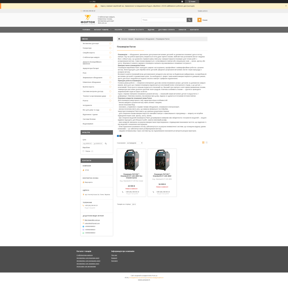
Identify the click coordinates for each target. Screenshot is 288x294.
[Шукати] (189, 20)
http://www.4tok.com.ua (92, 220)
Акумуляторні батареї (91, 68)
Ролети (85, 101)
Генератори (87, 48)
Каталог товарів (101, 30)
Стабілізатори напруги (91, 57)
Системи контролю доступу (93, 91)
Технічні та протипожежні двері (94, 96)
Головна (86, 30)
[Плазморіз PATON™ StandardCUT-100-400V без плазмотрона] (131, 160)
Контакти (194, 30)
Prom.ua (154, 275)
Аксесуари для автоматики (86, 266)
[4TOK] (88, 24)
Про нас (86, 35)
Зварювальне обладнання (144, 39)
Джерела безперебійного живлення (92, 63)
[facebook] (118, 136)
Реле (84, 73)
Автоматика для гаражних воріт (88, 263)
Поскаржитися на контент (137, 277)
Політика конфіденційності (154, 277)
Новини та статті (136, 30)
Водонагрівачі (88, 124)
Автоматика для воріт (91, 43)
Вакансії (114, 258)
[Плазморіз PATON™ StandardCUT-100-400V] (162, 160)
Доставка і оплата (166, 30)
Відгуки (151, 30)
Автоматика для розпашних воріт (88, 261)
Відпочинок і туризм (90, 114)
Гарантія (182, 30)
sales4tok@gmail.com (92, 223)
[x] (120, 136)
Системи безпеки (89, 119)
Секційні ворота (89, 53)
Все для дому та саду (91, 110)
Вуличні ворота (88, 87)
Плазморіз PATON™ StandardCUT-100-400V (162, 175)
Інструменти (87, 105)
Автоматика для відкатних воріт (88, 258)
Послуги (118, 30)
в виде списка (206, 143)
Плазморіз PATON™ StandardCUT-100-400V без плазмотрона (131, 176)
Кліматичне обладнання (92, 82)
